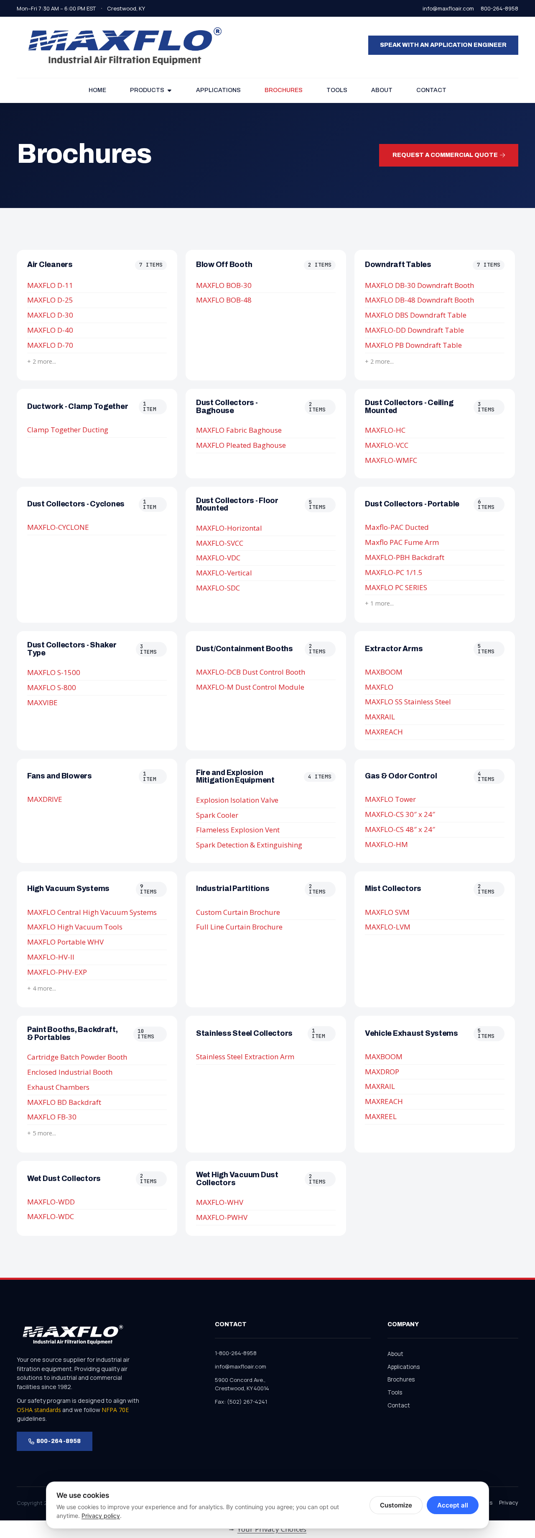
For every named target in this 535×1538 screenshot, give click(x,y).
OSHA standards (39, 1410)
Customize (396, 1505)
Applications (403, 1367)
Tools (394, 1392)
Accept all (452, 1505)
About (395, 1354)
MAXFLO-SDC (218, 588)
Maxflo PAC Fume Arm (402, 542)
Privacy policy (101, 1515)
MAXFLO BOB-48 (224, 300)
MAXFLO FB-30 (51, 1117)
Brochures (401, 1379)
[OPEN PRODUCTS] (169, 90)
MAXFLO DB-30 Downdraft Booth (419, 285)
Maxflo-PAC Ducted (397, 527)
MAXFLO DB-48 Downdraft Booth (419, 300)
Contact (398, 1405)
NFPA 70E (115, 1410)
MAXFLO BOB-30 (224, 285)
